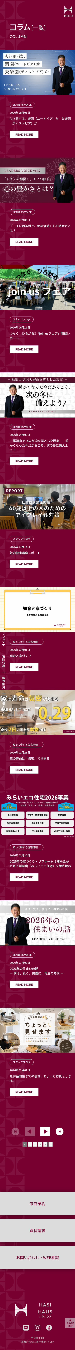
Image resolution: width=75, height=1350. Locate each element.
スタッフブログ (21, 319)
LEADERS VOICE (22, 104)
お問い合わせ (4, 707)
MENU (68, 16)
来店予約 (4, 661)
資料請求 (4, 682)
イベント (4, 640)
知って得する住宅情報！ (26, 641)
